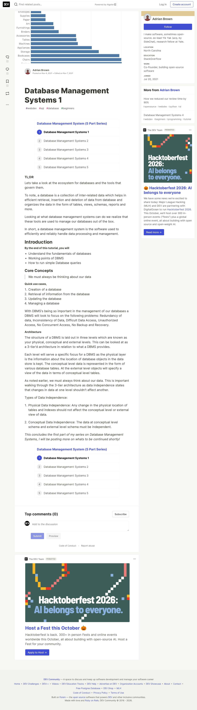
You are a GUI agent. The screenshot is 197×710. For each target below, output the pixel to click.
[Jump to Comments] (7, 71)
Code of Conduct (67, 545)
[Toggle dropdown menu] (134, 558)
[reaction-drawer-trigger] (7, 58)
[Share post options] (7, 105)
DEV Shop (108, 688)
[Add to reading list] (7, 83)
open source (79, 697)
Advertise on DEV (108, 683)
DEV (110, 697)
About (167, 683)
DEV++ (45, 683)
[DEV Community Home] (6, 4)
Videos (55, 683)
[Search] (16, 4)
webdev (31, 108)
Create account (182, 4)
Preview (53, 536)
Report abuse (88, 545)
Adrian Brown (41, 70)
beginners (67, 108)
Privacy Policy (100, 692)
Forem (63, 697)
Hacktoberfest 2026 (179, 209)
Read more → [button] (154, 232)
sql (41, 108)
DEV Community (52, 679)
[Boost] (7, 93)
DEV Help (91, 683)
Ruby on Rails (92, 700)
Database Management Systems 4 (167, 116)
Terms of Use (117, 692)
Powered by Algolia (104, 4)
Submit (37, 536)
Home (17, 683)
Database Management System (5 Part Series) (72, 123)
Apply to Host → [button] (37, 652)
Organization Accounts (131, 683)
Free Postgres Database (88, 688)
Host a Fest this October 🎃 (55, 628)
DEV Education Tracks (73, 683)
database (52, 108)
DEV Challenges (31, 683)
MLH (119, 688)
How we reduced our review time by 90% (164, 102)
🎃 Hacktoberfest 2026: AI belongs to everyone (168, 190)
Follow (168, 26)
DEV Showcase (153, 683)
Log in (163, 4)
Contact (177, 683)
